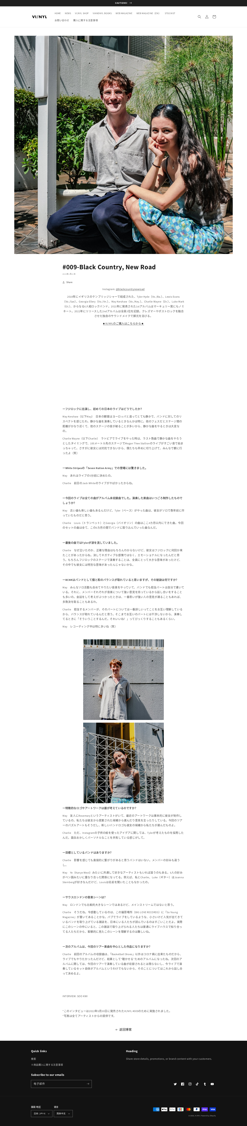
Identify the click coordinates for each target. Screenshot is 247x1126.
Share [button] (69, 282)
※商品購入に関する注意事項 (47, 1064)
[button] (199, 16)
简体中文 (61, 1113)
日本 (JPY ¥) (39, 1113)
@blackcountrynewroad (130, 289)
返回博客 (125, 1029)
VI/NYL (197, 1116)
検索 (33, 1058)
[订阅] (88, 1084)
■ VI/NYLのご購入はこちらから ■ (123, 323)
